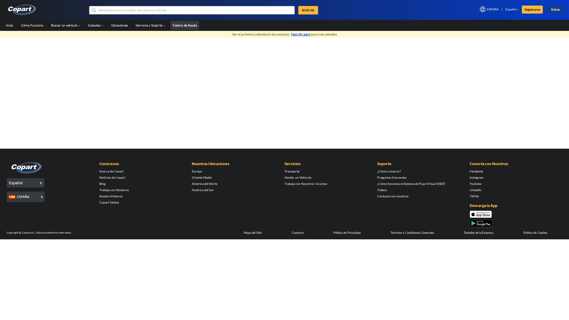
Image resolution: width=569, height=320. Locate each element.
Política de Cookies (535, 232)
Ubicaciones (119, 25)
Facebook (476, 171)
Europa (197, 171)
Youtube (475, 184)
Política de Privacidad (347, 232)
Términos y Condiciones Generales (412, 232)
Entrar (555, 9)
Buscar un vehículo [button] (64, 25)
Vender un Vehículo (298, 177)
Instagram (476, 177)
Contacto (298, 232)
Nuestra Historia (110, 196)
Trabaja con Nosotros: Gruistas (305, 184)
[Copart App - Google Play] (481, 223)
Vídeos (382, 190)
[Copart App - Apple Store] (481, 214)
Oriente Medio (202, 177)
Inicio (9, 25)
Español (510, 9)
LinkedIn (475, 190)
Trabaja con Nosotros (114, 190)
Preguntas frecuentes (392, 177)
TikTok (474, 196)
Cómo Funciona (32, 25)
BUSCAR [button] (308, 10)
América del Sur (203, 190)
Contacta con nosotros (393, 196)
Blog (102, 184)
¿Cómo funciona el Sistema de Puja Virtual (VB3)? (411, 184)
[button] (93, 10)
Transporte (292, 171)
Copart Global (109, 202)
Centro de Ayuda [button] (185, 25)
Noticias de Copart (112, 177)
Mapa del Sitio (253, 232)
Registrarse (532, 9)
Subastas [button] (94, 25)
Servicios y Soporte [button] (149, 25)
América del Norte (204, 184)
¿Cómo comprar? (389, 171)
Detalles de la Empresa (478, 232)
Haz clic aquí (300, 34)
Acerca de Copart (111, 171)
